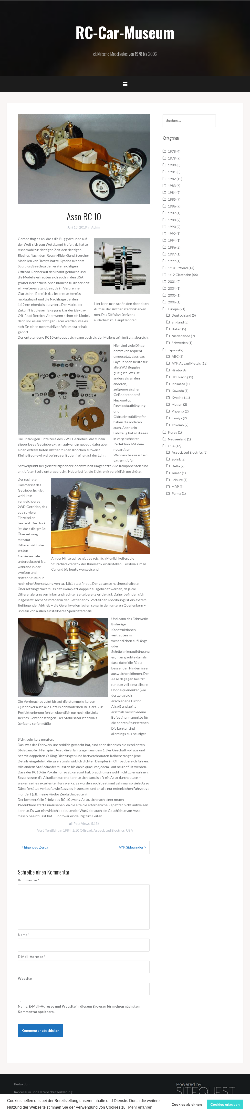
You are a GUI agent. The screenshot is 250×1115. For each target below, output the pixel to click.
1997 (172, 254)
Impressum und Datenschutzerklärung (43, 1092)
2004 (172, 288)
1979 (172, 158)
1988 (172, 220)
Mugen (177, 404)
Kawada (178, 391)
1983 (172, 186)
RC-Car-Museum (125, 32)
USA (129, 830)
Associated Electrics (109, 830)
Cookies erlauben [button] (225, 1104)
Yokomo (178, 425)
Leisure (177, 480)
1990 (172, 227)
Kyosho (177, 397)
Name (23, 934)
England (178, 322)
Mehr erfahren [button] (140, 1107)
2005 (172, 295)
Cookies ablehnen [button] (187, 1104)
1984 (67, 830)
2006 (172, 302)
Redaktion (22, 1084)
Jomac (176, 473)
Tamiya (177, 418)
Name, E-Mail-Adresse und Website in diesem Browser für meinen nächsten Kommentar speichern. (79, 1009)
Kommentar (28, 880)
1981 (172, 172)
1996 (172, 247)
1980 (172, 165)
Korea (172, 432)
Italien (176, 329)
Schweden (180, 343)
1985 (172, 199)
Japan (172, 350)
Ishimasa (178, 384)
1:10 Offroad (82, 830)
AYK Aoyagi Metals (186, 363)
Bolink (176, 459)
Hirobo (177, 370)
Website (25, 978)
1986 (172, 206)
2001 (172, 281)
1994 (172, 240)
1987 (172, 213)
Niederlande (181, 336)
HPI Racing (180, 377)
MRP (175, 486)
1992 (172, 233)
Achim (95, 227)
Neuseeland (177, 439)
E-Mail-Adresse (31, 956)
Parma (176, 493)
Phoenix (178, 411)
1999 (172, 261)
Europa (173, 309)
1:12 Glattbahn (179, 275)
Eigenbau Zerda (36, 847)
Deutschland (181, 315)
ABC (175, 356)
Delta (176, 466)
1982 (172, 179)
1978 (172, 151)
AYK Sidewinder (131, 847)
